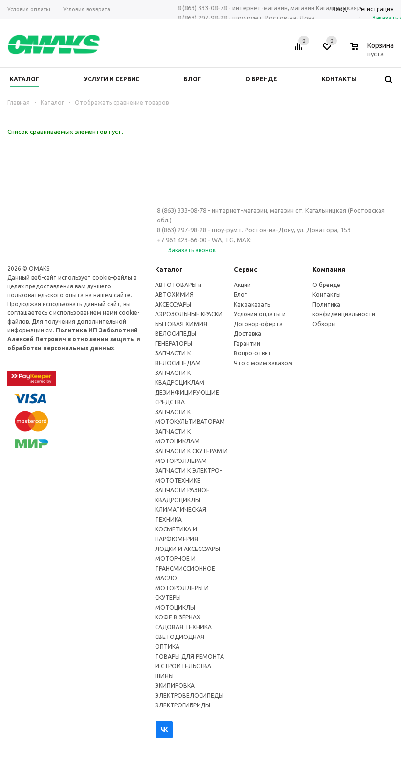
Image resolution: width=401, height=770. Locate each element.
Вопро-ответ (252, 353)
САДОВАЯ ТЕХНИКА (183, 627)
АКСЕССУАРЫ (173, 304)
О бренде (326, 285)
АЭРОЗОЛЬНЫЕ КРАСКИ (189, 314)
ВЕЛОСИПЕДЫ (175, 333)
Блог (240, 294)
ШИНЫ (164, 676)
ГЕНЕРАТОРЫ (173, 343)
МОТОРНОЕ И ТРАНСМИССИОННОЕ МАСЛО (185, 568)
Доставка (247, 333)
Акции (242, 285)
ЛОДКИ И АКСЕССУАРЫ (187, 549)
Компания (328, 269)
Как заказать (252, 304)
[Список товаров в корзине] (373, 52)
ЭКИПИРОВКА (175, 685)
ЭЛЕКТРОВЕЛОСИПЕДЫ (189, 695)
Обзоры (324, 324)
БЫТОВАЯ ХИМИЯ (181, 324)
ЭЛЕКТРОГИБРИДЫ (182, 705)
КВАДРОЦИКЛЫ (177, 500)
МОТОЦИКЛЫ (175, 607)
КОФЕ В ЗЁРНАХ (177, 617)
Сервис (245, 269)
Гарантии (247, 343)
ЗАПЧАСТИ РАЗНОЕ (182, 490)
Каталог (169, 269)
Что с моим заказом (263, 363)
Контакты (326, 294)
